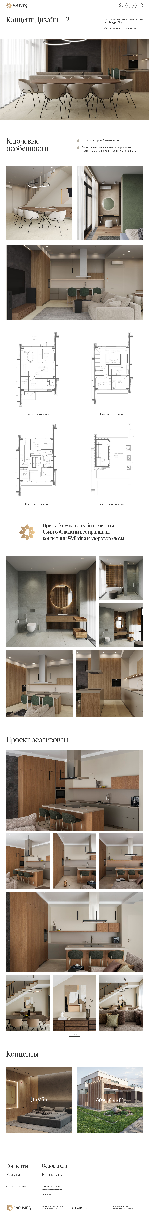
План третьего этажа (37, 504)
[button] (127, 5)
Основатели (54, 1166)
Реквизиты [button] (46, 1194)
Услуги (13, 1174)
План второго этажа (111, 414)
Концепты (17, 1166)
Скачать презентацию (16, 1187)
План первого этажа (37, 414)
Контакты (52, 1174)
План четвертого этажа (111, 504)
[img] (39, 1100)
